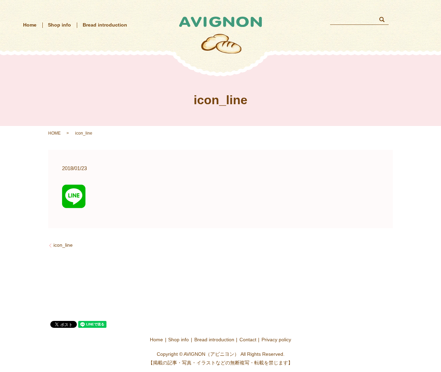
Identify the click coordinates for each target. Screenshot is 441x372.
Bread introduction (105, 25)
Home (30, 25)
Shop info (59, 25)
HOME (54, 133)
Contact (247, 339)
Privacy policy (276, 339)
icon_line (63, 245)
